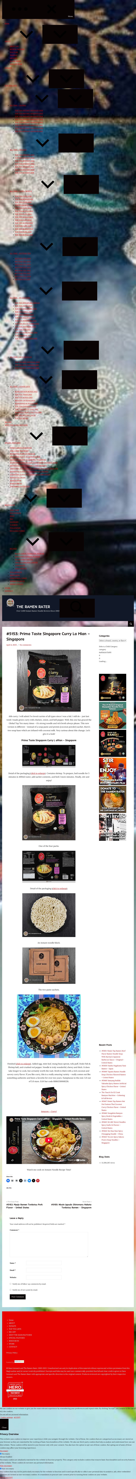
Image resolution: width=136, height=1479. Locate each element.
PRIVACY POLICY (16, 584)
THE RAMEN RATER (33, 606)
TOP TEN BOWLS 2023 (24, 211)
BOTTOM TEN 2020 (23, 276)
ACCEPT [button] (17, 1417)
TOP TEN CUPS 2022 (23, 220)
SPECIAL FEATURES (12, 443)
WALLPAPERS (15, 528)
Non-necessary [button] (6, 1466)
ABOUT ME (14, 46)
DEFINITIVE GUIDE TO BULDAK (22, 454)
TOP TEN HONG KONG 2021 (26, 332)
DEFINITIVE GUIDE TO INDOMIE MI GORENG (28, 460)
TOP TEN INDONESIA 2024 (25, 321)
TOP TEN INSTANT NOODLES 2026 (29, 110)
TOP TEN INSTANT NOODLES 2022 (29, 122)
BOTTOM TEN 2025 (23, 261)
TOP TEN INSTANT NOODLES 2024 (29, 116)
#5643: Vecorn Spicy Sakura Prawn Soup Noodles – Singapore (113, 1140)
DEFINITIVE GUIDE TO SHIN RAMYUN (25, 457)
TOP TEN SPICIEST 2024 (24, 158)
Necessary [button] (4, 1451)
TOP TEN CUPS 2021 (23, 226)
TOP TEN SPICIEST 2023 (24, 161)
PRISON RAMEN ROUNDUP (21, 448)
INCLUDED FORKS (17, 531)
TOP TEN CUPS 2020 (23, 232)
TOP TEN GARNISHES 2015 (25, 406)
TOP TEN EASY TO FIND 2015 (26, 409)
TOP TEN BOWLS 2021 (24, 223)
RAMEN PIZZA (15, 480)
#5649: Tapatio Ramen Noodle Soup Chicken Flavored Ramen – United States (114, 1075)
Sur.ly (19, 1395)
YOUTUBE (14, 52)
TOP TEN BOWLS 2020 (24, 229)
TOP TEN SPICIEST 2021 (24, 167)
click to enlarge (38, 773)
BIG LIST (8, 422)
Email (13, 1270)
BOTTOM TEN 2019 (22, 279)
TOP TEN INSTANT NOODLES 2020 (29, 128)
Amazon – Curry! (49, 1111)
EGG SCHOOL (15, 513)
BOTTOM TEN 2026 (23, 258)
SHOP (12, 516)
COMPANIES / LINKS (18, 578)
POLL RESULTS (16, 572)
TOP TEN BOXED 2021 (24, 397)
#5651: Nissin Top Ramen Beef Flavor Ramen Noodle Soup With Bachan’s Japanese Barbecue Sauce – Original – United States (113, 1057)
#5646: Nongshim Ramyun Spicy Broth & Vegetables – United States (112, 1116)
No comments (25, 645)
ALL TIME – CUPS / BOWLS (21, 191)
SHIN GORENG (21, 568)
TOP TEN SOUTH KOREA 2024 (27, 324)
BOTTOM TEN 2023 (23, 267)
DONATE (8, 68)
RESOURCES (10, 505)
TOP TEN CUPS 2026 (23, 196)
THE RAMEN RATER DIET (20, 486)
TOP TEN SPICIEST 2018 (24, 173)
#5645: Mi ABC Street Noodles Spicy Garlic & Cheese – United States (114, 1125)
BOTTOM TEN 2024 (23, 264)
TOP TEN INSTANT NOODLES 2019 (29, 131)
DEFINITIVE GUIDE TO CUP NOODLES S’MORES (29, 471)
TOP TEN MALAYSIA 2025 (25, 318)
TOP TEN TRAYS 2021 (23, 394)
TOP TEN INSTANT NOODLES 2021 (29, 125)
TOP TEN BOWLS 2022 (24, 217)
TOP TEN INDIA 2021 (23, 335)
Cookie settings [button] (7, 1417)
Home (7, 23)
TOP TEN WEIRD (21, 418)
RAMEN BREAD (16, 483)
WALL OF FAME (16, 64)
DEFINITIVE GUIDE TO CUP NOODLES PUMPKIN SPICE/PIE (34, 468)
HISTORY (13, 58)
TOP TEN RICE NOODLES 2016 (27, 368)
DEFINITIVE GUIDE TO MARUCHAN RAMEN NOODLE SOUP (33, 463)
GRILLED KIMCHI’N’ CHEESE (26, 562)
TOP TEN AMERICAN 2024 (25, 327)
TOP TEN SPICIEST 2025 (24, 155)
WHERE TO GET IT (17, 581)
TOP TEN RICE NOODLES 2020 (27, 362)
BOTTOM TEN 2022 (23, 270)
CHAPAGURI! (20, 565)
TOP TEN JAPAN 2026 (23, 306)
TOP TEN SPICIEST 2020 (24, 170)
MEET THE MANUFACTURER (16, 425)
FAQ (11, 519)
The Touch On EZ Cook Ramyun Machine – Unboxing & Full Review (113, 1095)
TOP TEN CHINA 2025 (23, 312)
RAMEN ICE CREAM (18, 477)
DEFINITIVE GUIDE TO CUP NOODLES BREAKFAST (30, 474)
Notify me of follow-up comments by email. (29, 1284)
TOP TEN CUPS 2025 (23, 202)
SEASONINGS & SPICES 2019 (26, 403)
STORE (7, 588)
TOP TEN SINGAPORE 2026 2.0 (27, 303)
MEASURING (15, 575)
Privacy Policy (11, 1353)
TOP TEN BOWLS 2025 (24, 199)
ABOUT (8, 41)
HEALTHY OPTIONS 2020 (25, 400)
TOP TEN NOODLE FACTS (25, 415)
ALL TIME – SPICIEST (18, 150)
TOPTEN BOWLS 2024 (24, 205)
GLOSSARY (14, 522)
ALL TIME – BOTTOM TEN (20, 253)
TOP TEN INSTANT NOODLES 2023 (29, 119)
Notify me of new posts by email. (25, 1290)
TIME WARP (14, 510)
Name (13, 1263)
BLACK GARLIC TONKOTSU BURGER (29, 553)
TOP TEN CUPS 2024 (23, 208)
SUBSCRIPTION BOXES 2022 (26, 391)
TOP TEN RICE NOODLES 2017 (27, 365)
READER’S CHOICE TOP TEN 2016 (28, 412)
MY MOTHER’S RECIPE (24, 559)
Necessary (6, 1454)
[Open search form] (77, 608)
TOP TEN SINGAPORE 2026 (26, 309)
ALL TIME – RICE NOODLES (21, 357)
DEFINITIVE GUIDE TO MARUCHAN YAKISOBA (28, 466)
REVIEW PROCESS (17, 49)
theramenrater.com (15, 1390)
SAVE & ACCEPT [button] (6, 1477)
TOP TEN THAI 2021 (23, 329)
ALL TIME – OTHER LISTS (20, 386)
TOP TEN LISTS (11, 85)
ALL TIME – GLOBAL (18, 105)
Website (13, 1277)
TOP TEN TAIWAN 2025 (24, 315)
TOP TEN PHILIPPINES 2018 (26, 338)
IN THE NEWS (15, 61)
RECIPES (13, 548)
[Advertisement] (112, 873)
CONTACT (9, 591)
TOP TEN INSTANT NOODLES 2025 (29, 113)
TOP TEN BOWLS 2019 (24, 235)
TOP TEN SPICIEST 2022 (24, 164)
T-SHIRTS (13, 525)
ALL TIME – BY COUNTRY (20, 298)
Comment (14, 1230)
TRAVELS (13, 55)
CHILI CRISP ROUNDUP (19, 451)
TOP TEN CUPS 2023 (23, 214)
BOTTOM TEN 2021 (22, 273)
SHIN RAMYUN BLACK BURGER (27, 556)
